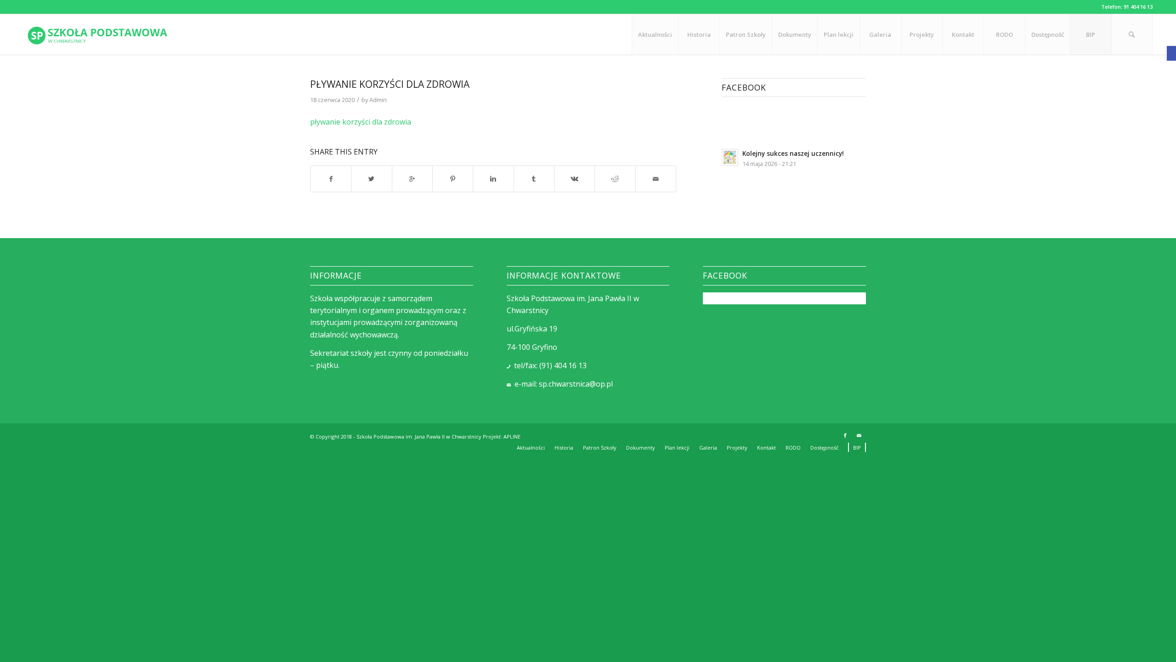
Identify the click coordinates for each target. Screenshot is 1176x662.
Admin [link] (378, 100)
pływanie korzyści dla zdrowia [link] (389, 84)
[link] (1171, 53)
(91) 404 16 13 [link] (563, 365)
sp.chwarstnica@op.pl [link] (576, 384)
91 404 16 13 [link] (1138, 6)
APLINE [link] (511, 436)
